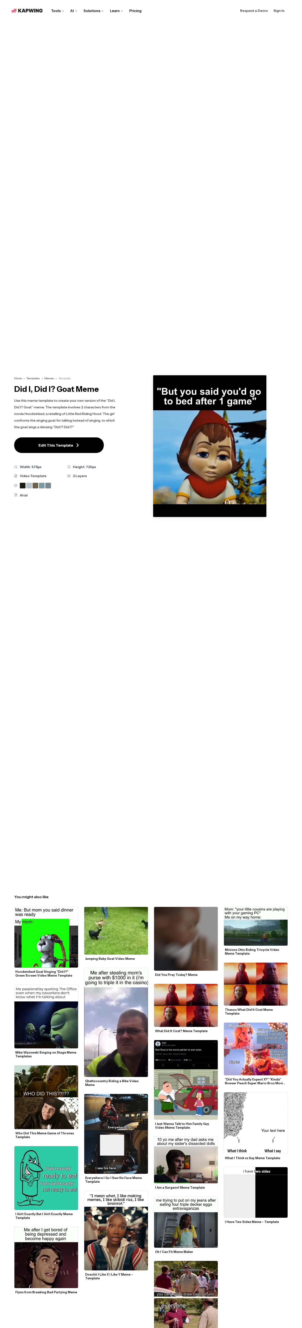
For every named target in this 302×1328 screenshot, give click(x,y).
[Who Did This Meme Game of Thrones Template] (46, 1097)
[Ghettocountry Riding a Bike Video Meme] (116, 1022)
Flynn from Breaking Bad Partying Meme (46, 1292)
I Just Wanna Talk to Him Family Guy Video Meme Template (182, 1125)
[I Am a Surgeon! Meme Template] (186, 1160)
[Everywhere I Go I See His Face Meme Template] (116, 1134)
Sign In (279, 11)
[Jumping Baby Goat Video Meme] (116, 931)
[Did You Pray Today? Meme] (186, 939)
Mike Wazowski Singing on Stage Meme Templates (46, 1054)
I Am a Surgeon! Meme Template (180, 1187)
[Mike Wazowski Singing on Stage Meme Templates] (46, 1016)
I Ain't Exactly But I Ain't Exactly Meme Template (44, 1216)
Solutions (92, 11)
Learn (115, 11)
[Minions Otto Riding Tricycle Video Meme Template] (256, 926)
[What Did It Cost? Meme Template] (186, 1005)
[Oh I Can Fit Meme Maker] (186, 1222)
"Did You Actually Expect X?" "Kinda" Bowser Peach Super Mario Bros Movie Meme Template (255, 1081)
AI (72, 11)
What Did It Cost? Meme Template (181, 1031)
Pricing (135, 11)
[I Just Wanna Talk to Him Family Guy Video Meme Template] (186, 1080)
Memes (49, 378)
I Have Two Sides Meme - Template (252, 1222)
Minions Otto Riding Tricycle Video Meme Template (252, 951)
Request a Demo (254, 11)
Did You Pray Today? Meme (176, 975)
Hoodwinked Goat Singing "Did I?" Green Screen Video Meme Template (43, 973)
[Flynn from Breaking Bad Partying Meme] (46, 1257)
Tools (56, 11)
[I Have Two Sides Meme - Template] (256, 1192)
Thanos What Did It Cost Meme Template (249, 1011)
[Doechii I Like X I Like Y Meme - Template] (116, 1231)
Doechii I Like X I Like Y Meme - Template (109, 1276)
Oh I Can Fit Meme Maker (174, 1252)
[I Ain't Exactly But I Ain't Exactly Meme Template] (46, 1178)
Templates (33, 378)
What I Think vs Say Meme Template (252, 1158)
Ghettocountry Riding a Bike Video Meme (112, 1083)
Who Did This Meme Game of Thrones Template (45, 1135)
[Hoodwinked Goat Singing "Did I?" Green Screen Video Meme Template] (46, 937)
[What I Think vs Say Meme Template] (256, 1123)
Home (18, 378)
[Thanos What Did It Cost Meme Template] (256, 984)
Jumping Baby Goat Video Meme (110, 959)
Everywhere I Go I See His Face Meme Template (114, 1179)
